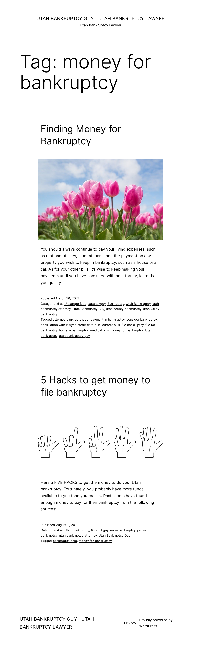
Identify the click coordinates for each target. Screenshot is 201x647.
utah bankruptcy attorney (78, 535)
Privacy (130, 623)
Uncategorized (75, 304)
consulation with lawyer (58, 325)
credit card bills (88, 325)
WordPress (148, 626)
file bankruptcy (133, 325)
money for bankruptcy (127, 330)
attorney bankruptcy (68, 319)
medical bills (99, 330)
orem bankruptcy (122, 530)
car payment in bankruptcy (105, 319)
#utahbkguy (97, 304)
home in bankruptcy (74, 330)
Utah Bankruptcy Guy (88, 309)
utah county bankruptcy (123, 309)
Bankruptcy (115, 304)
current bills (111, 325)
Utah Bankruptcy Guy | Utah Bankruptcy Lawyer (100, 18)
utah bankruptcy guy (74, 336)
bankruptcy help (65, 541)
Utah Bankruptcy (138, 304)
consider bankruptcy (141, 319)
